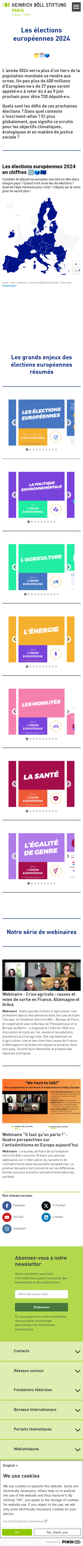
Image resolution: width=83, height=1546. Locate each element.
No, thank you (57, 1532)
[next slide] (68, 422)
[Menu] (76, 7)
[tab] (27, 449)
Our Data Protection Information (23, 1521)
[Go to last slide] (15, 422)
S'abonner (42, 1307)
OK (17, 1532)
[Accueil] (34, 9)
